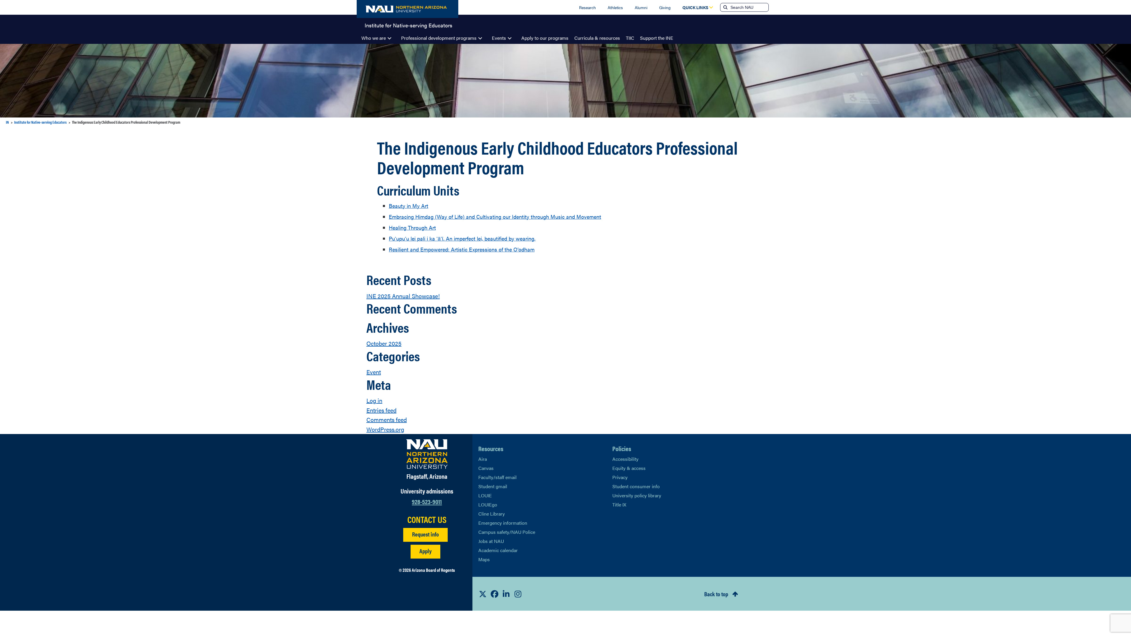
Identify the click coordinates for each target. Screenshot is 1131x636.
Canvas (486, 468)
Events (499, 37)
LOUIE (485, 495)
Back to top (716, 593)
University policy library (636, 495)
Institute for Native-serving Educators (408, 24)
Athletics (615, 7)
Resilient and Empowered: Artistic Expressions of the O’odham (462, 249)
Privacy (620, 477)
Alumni (641, 7)
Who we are (373, 37)
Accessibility (625, 459)
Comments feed (386, 419)
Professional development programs (439, 37)
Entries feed (381, 410)
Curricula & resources (597, 37)
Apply (425, 550)
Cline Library (491, 513)
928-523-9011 (427, 501)
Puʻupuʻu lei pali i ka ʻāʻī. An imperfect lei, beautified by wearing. (462, 238)
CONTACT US (427, 519)
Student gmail (492, 486)
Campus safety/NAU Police (506, 532)
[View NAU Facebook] (494, 594)
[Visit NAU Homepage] (427, 454)
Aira (482, 459)
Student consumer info (636, 486)
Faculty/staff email (497, 477)
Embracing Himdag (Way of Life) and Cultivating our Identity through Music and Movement (495, 216)
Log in (374, 400)
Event (373, 371)
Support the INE (656, 37)
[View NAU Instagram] (518, 594)
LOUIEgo (487, 504)
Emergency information (502, 523)
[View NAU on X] (483, 594)
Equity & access (629, 468)
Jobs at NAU (491, 541)
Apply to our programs (544, 37)
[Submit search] (724, 7)
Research (587, 7)
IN (7, 122)
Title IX (619, 504)
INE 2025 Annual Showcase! (403, 296)
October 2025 (383, 343)
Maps (484, 559)
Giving (665, 7)
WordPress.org (385, 429)
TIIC (630, 37)
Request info (425, 534)
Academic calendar (498, 550)
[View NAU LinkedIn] (506, 594)
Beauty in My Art (408, 205)
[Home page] (407, 9)
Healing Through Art (412, 227)
